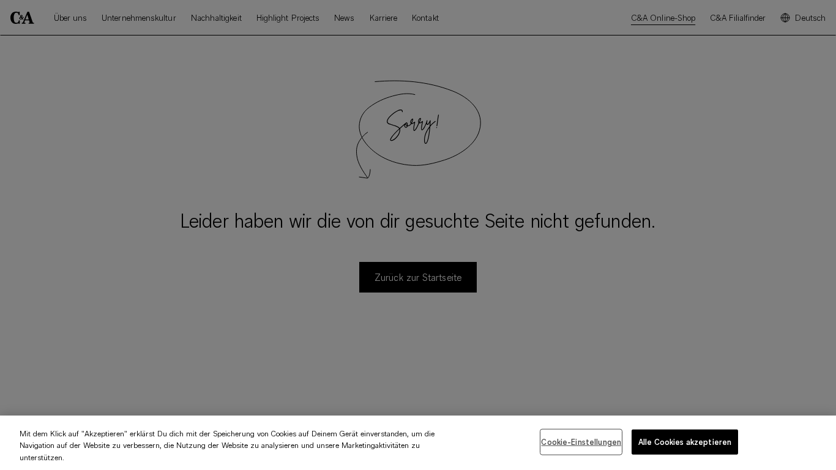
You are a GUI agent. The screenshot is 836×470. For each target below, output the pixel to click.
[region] (418, 443)
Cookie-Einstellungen (581, 441)
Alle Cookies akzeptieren (684, 441)
